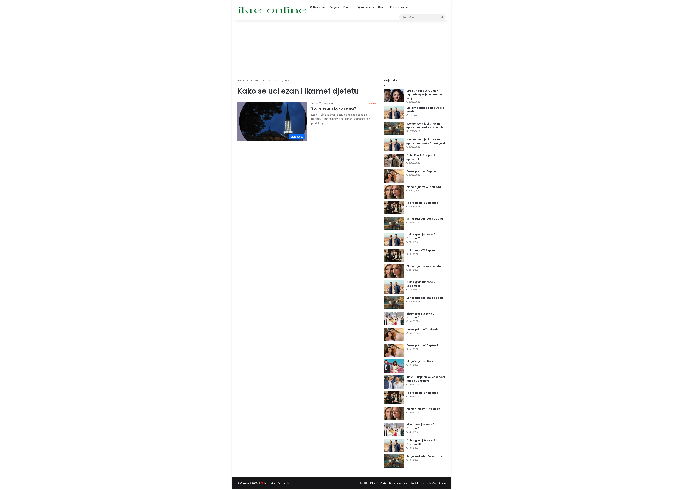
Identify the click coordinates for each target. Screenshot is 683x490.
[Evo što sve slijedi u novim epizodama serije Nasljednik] (394, 128)
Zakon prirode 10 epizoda (423, 345)
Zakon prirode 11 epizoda (422, 329)
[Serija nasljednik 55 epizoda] (394, 302)
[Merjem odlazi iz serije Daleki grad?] (394, 112)
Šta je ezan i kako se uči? (333, 108)
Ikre (316, 103)
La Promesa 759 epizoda (422, 203)
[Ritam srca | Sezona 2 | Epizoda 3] (394, 429)
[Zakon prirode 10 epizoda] (394, 350)
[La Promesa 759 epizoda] (394, 207)
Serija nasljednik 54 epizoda (424, 456)
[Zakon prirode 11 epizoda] (394, 334)
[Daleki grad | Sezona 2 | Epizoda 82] (394, 239)
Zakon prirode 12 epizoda (422, 171)
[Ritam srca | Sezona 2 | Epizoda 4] (394, 318)
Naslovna (319, 7)
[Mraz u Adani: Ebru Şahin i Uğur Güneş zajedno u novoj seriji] (394, 95)
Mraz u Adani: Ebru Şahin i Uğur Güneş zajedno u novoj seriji (424, 94)
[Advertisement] (341, 48)
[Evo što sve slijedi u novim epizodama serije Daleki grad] (394, 144)
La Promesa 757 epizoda (422, 393)
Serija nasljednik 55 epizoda (424, 298)
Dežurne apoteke (398, 483)
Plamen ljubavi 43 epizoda (423, 187)
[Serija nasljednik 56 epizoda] (394, 223)
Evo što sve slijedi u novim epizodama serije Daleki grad (425, 141)
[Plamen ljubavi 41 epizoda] (394, 413)
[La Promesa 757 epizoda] (394, 397)
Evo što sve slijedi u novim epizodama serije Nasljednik (424, 125)
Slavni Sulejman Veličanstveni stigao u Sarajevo (425, 379)
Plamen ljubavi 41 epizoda (423, 408)
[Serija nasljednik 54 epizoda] (394, 461)
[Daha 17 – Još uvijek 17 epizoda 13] (394, 160)
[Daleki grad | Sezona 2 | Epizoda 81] (394, 287)
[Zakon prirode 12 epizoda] (394, 176)
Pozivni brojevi (399, 7)
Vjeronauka (364, 7)
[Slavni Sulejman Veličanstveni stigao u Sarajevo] (394, 382)
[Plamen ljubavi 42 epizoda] (394, 271)
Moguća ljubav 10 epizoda (423, 361)
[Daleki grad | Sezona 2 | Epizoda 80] (394, 445)
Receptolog (284, 483)
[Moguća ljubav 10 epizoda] (394, 366)
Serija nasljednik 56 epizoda (424, 218)
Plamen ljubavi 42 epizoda (423, 266)
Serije (333, 7)
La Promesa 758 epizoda (422, 250)
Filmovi (347, 7)
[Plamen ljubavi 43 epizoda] (394, 192)
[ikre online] (272, 10)
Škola (381, 7)
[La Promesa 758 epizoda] (394, 255)
